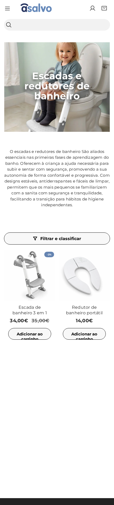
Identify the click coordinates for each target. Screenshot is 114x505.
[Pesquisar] (8, 25)
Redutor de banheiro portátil (84, 310)
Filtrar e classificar (60, 238)
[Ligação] (36, 8)
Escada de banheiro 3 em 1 (29, 310)
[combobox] (57, 25)
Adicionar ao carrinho (30, 335)
